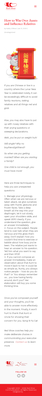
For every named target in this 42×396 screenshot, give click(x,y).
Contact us (21, 342)
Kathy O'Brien (11, 28)
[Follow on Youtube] (19, 375)
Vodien (26, 392)
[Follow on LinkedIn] (23, 375)
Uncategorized (9, 32)
